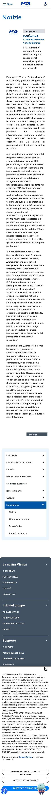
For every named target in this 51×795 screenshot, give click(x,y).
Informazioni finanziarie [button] (18, 476)
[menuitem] (9, 571)
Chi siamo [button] (11, 455)
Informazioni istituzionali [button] (19, 462)
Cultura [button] (10, 498)
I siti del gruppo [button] (14, 605)
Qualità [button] (10, 469)
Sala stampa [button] (12, 505)
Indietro (33, 434)
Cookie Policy (25, 757)
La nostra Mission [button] (15, 564)
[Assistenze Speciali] (45, 4)
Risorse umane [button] (13, 490)
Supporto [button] (9, 640)
